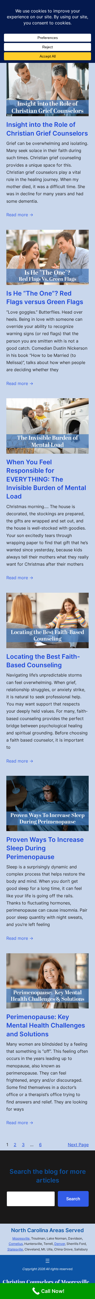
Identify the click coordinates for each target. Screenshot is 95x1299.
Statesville (15, 1249)
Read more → (19, 214)
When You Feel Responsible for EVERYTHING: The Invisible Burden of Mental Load (46, 479)
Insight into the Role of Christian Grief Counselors (47, 129)
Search (73, 1198)
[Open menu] (47, 1261)
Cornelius (16, 1244)
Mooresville (21, 1238)
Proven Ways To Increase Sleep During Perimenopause (45, 848)
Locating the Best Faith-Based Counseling (43, 661)
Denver (59, 1244)
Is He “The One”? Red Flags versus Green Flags (44, 297)
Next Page (78, 1144)
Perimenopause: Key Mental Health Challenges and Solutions (45, 1025)
